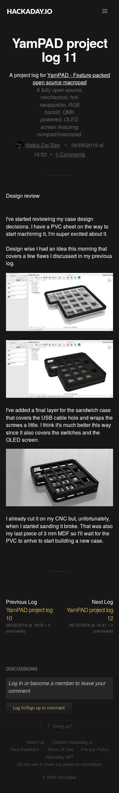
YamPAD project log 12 (89, 613)
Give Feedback (24, 749)
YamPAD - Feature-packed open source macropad (71, 78)
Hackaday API (59, 757)
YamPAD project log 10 (29, 613)
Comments (70, 154)
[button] (105, 11)
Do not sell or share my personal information (59, 764)
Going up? (61, 726)
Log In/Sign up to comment (39, 707)
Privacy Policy (95, 749)
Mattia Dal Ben (42, 145)
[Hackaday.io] (30, 11)
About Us (36, 742)
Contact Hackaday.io (72, 742)
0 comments (103, 628)
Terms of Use (60, 749)
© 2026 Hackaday (59, 777)
